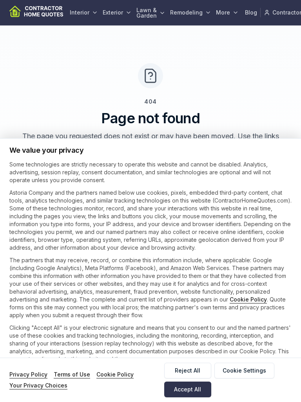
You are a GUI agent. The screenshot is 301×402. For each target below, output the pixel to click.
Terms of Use (72, 374)
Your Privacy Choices (38, 385)
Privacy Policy (28, 374)
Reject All (187, 370)
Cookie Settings (244, 370)
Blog (251, 12)
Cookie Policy (248, 299)
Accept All (187, 389)
